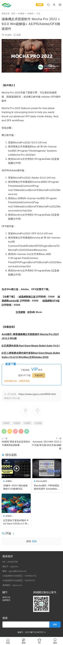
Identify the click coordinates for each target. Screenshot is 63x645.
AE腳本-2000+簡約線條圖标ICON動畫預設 (15, 487)
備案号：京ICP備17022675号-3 (31, 632)
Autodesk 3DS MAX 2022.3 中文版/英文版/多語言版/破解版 (46, 445)
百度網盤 (20, 312)
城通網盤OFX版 (51, 300)
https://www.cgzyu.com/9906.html (37, 394)
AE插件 (8, 35)
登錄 (34, 541)
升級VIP (39, 375)
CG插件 (27, 423)
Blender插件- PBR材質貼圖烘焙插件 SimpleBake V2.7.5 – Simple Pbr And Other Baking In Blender (46, 487)
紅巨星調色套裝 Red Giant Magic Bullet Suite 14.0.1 (31, 345)
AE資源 (17, 423)
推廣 (18, 35)
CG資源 (38, 423)
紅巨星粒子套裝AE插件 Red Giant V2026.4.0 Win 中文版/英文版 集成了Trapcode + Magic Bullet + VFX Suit (15, 522)
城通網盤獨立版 (27, 296)
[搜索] (48, 4)
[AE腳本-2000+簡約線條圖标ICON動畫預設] (16, 468)
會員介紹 (6, 597)
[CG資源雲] (6, 5)
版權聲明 (6, 600)
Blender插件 (41, 481)
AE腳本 (8, 481)
